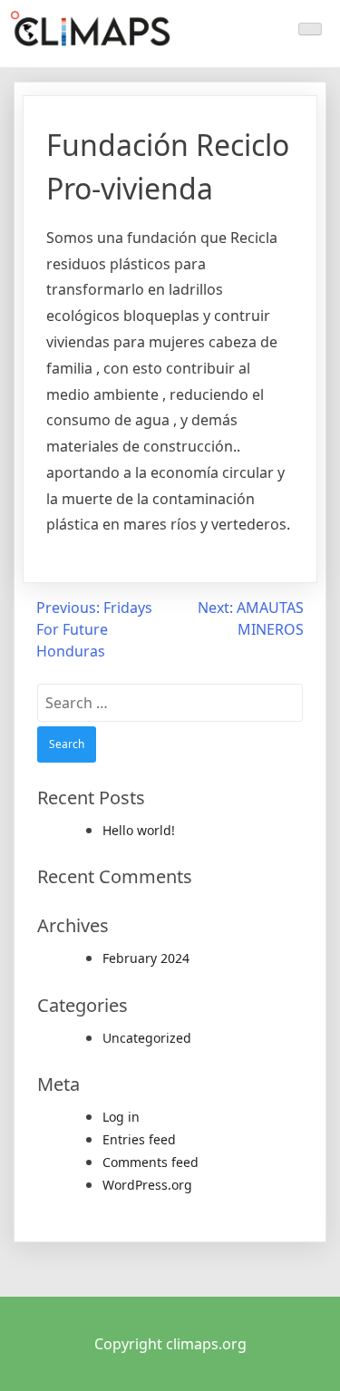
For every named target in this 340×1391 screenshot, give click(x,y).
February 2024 (145, 958)
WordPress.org (147, 1184)
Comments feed (150, 1162)
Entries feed (139, 1139)
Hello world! (138, 830)
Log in (121, 1116)
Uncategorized (146, 1037)
